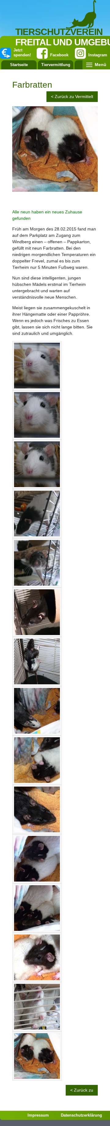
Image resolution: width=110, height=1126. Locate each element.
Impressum (38, 1115)
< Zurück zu (81, 1090)
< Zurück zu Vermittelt (72, 96)
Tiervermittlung (55, 64)
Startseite (19, 64)
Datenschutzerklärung (81, 1115)
